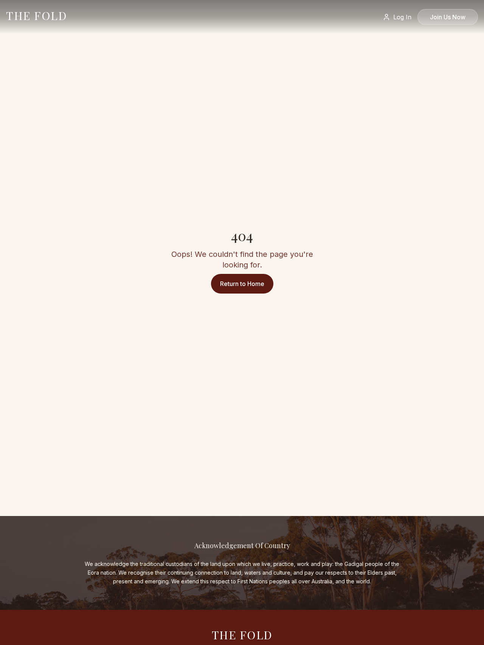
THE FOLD (36, 15)
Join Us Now (447, 17)
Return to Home (242, 284)
